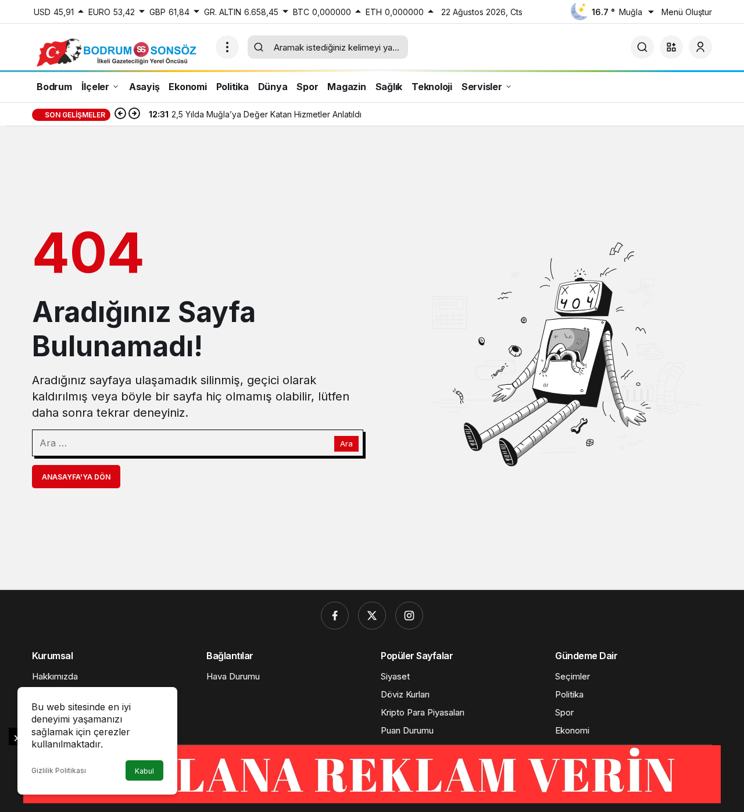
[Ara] (642, 47)
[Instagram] (409, 615)
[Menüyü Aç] (227, 47)
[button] (671, 47)
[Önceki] (120, 114)
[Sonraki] (134, 114)
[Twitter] (372, 615)
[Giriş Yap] (700, 47)
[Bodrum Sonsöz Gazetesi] (119, 52)
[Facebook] (335, 615)
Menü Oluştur (686, 12)
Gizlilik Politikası (58, 770)
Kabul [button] (144, 771)
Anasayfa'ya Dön (76, 477)
